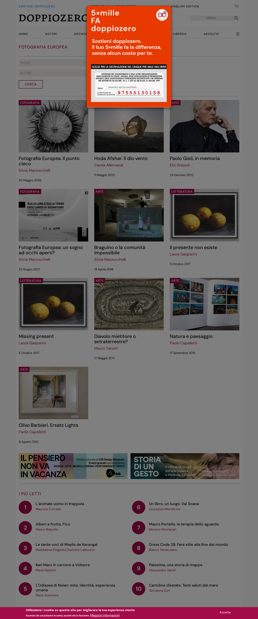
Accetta (225, 612)
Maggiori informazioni (105, 615)
